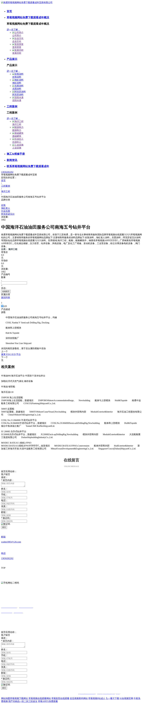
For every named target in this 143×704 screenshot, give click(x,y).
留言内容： (7, 480)
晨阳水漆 (16, 100)
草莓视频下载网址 (19, 698)
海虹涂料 (16, 83)
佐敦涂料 (16, 77)
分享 (5, 306)
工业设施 (16, 148)
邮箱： (4, 512)
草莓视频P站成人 (96, 698)
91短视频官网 (126, 698)
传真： (4, 506)
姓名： (4, 649)
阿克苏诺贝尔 (8, 214)
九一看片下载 (112, 698)
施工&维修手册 (16, 153)
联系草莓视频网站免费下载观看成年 (28, 166)
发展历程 (16, 53)
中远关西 (5, 211)
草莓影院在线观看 (60, 698)
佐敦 (3, 205)
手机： (4, 494)
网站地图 (5, 698)
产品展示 (12, 59)
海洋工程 (16, 124)
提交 (4, 527)
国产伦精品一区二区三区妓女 (22, 701)
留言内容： (7, 641)
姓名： (4, 489)
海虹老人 (5, 208)
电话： (4, 500)
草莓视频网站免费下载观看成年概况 (28, 17)
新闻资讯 (12, 160)
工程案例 (12, 106)
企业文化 (16, 41)
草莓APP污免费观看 (48, 701)
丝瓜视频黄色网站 (79, 698)
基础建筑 (16, 136)
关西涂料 (16, 88)
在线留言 (5, 291)
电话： (4, 661)
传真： (4, 667)
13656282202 (7, 172)
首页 (9, 11)
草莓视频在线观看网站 (39, 698)
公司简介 (16, 35)
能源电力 (16, 130)
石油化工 (16, 142)
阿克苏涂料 (17, 94)
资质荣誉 (16, 47)
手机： (4, 655)
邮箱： (4, 673)
